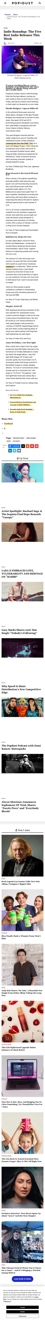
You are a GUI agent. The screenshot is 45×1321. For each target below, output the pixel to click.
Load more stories (22, 1279)
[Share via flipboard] (36, 446)
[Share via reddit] (27, 446)
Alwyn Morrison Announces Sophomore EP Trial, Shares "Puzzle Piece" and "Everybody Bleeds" (20, 806)
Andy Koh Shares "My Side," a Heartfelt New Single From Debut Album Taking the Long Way (22, 993)
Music (15, 14)
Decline (22, 1312)
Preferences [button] (7, 1301)
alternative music (18, 438)
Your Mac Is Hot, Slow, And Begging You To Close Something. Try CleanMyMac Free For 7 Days (22, 1104)
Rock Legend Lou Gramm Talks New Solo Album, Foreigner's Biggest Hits (21, 882)
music (9, 441)
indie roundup (30, 438)
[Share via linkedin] (10, 450)
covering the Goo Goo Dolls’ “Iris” (19, 143)
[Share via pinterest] (32, 446)
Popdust (7, 14)
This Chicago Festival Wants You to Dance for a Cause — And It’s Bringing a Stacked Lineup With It (21, 1270)
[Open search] (40, 3)
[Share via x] (23, 446)
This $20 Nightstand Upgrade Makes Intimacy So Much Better (19, 1048)
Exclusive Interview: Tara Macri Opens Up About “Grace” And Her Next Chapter (21, 1214)
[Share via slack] (14, 450)
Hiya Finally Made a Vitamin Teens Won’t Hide (21, 937)
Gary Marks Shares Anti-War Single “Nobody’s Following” (19, 631)
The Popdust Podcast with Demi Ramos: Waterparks (21, 747)
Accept (22, 1307)
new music (16, 441)
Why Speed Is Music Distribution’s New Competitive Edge (21, 689)
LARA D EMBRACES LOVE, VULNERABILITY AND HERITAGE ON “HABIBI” (22, 573)
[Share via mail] (19, 450)
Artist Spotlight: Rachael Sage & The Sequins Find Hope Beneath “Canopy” (22, 514)
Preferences (22, 1316)
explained (10, 266)
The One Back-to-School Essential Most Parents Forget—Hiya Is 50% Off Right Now (22, 1160)
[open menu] (5, 3)
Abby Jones (11, 43)
